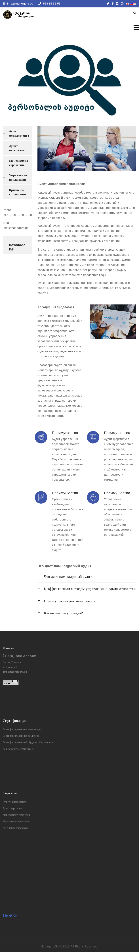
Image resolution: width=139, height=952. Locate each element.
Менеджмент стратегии (18, 162)
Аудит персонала (17, 148)
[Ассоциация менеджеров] (30, 14)
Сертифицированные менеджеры (22, 729)
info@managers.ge (20, 3)
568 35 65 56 (51, 3)
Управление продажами (18, 177)
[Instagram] (123, 3)
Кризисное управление (18, 192)
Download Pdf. (17, 247)
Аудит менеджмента (19, 133)
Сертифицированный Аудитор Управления (28, 742)
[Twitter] (109, 3)
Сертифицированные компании (21, 736)
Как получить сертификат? (18, 749)
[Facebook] (113, 3)
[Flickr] (118, 3)
